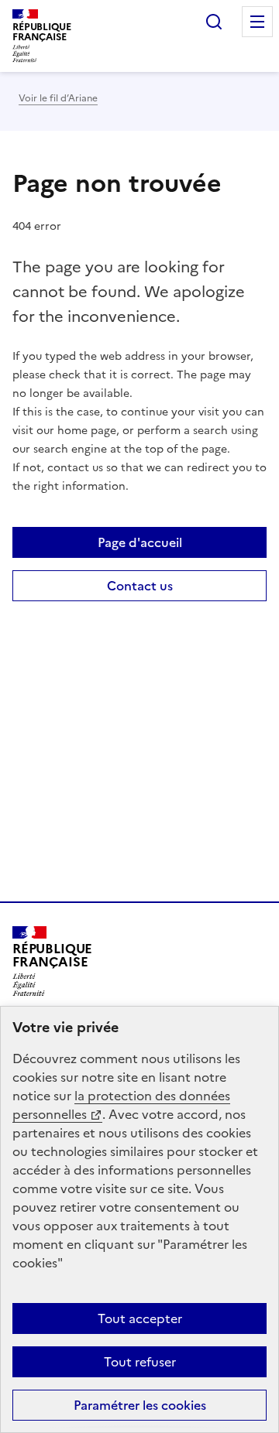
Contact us (140, 585)
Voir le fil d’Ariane (58, 98)
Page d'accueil (140, 542)
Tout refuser (140, 1362)
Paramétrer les (140, 1405)
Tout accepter (140, 1318)
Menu (257, 21)
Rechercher (213, 21)
